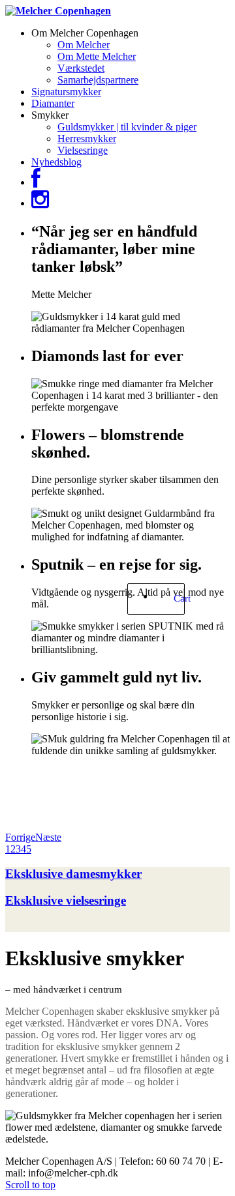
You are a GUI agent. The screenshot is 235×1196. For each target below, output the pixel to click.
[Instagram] (40, 203)
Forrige (20, 837)
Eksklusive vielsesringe (65, 900)
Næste (48, 837)
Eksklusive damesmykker (73, 874)
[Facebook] (35, 182)
